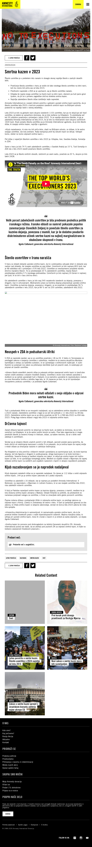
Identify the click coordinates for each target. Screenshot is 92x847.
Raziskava (23, 558)
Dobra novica (57, 612)
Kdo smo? (6, 730)
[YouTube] (87, 837)
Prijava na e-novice (10, 790)
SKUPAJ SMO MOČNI (12, 774)
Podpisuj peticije (9, 756)
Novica (54, 658)
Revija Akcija (7, 736)
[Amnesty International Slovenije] (10, 4)
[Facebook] (74, 837)
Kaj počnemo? (8, 733)
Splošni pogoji (23, 825)
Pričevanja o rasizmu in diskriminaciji (17, 762)
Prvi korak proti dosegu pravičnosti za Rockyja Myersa (66, 617)
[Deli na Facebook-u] (26, 57)
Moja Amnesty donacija (12, 781)
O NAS (5, 723)
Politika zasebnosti (8, 825)
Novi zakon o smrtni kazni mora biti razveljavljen (67, 662)
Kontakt (5, 742)
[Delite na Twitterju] (32, 57)
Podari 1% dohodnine (11, 787)
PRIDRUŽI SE (9, 749)
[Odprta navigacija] (88, 4)
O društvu (44, 825)
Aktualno (6, 739)
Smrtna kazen (34, 558)
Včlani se (6, 784)
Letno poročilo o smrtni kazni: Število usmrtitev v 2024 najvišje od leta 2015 (24, 661)
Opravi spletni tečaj (10, 768)
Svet (44, 558)
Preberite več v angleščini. (24, 544)
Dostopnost (34, 825)
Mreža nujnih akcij (10, 765)
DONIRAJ (7, 814)
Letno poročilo (11, 558)
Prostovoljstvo (8, 759)
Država (11, 615)
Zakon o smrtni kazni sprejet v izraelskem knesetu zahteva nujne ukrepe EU (23, 706)
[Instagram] (81, 837)
